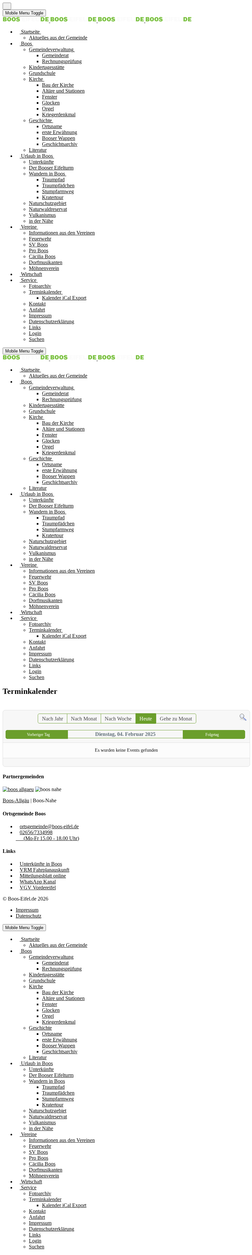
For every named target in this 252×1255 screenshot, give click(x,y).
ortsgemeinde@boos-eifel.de (49, 826)
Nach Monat (84, 718)
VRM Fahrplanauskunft (44, 870)
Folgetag (212, 734)
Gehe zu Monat (176, 718)
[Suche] (243, 719)
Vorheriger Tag (38, 734)
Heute (145, 718)
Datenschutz (28, 916)
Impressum (27, 910)
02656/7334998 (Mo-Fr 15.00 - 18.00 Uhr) (47, 835)
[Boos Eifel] (97, 20)
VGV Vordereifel (38, 887)
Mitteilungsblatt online (43, 876)
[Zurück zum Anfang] (7, 6)
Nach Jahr (52, 718)
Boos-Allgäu (16, 800)
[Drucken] (246, 706)
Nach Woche (118, 718)
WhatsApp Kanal (38, 881)
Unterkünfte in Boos (41, 864)
